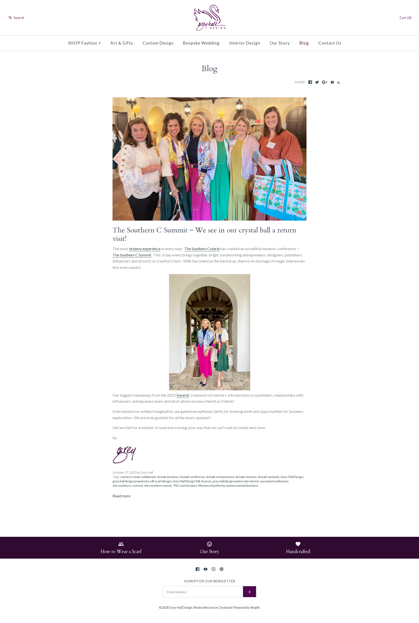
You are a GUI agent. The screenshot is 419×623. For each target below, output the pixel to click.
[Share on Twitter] (317, 82)
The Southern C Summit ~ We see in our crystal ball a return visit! (204, 234)
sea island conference (274, 481)
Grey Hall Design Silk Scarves (191, 481)
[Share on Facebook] (310, 82)
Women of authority (211, 485)
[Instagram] (213, 569)
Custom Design (158, 43)
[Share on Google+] (325, 82)
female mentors (246, 477)
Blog (304, 43)
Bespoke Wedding (201, 43)
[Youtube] (205, 569)
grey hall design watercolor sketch (235, 481)
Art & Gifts (121, 43)
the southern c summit (128, 485)
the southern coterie (158, 485)
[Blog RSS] (337, 82)
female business (168, 477)
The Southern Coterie (202, 248)
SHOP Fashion (84, 43)
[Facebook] (197, 569)
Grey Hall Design (291, 477)
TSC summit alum (185, 485)
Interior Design (244, 43)
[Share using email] (332, 82)
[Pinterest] (221, 569)
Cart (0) (406, 18)
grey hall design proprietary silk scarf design (142, 481)
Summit (183, 395)
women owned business (242, 485)
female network (268, 477)
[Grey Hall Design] (209, 8)
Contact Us (329, 43)
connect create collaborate (138, 477)
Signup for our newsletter (209, 581)
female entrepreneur (220, 477)
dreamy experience (145, 248)
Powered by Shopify (247, 607)
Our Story (280, 43)
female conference (192, 477)
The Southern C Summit (132, 255)
